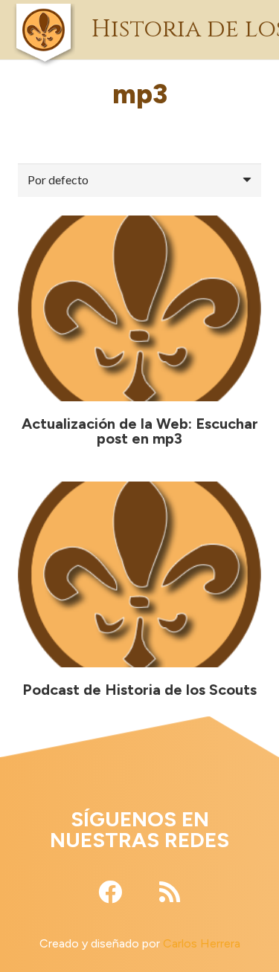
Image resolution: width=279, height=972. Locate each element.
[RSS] (169, 891)
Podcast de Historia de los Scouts (139, 690)
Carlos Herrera (201, 943)
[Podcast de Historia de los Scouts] (139, 574)
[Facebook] (110, 891)
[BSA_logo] (43, 11)
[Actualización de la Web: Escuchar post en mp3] (139, 308)
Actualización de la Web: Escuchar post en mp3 (140, 431)
